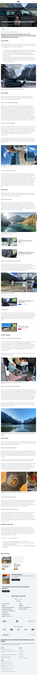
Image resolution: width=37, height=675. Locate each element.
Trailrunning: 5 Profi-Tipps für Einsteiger (17, 566)
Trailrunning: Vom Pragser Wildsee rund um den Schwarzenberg (26, 253)
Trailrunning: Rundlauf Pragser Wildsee (25, 241)
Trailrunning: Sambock (23, 327)
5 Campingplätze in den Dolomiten (6, 566)
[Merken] (8, 29)
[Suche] (33, 2)
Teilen (3, 29)
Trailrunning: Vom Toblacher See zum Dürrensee (25, 301)
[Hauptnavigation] (2, 2)
